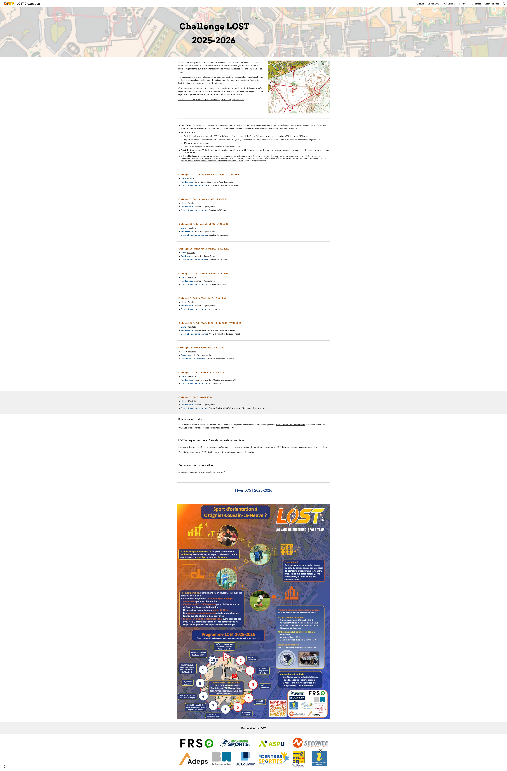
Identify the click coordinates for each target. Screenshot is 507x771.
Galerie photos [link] (491, 3)
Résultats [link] (463, 3)
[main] (214, 32)
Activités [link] (448, 3)
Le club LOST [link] (434, 3)
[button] (504, 4)
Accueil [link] (420, 3)
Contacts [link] (476, 3)
